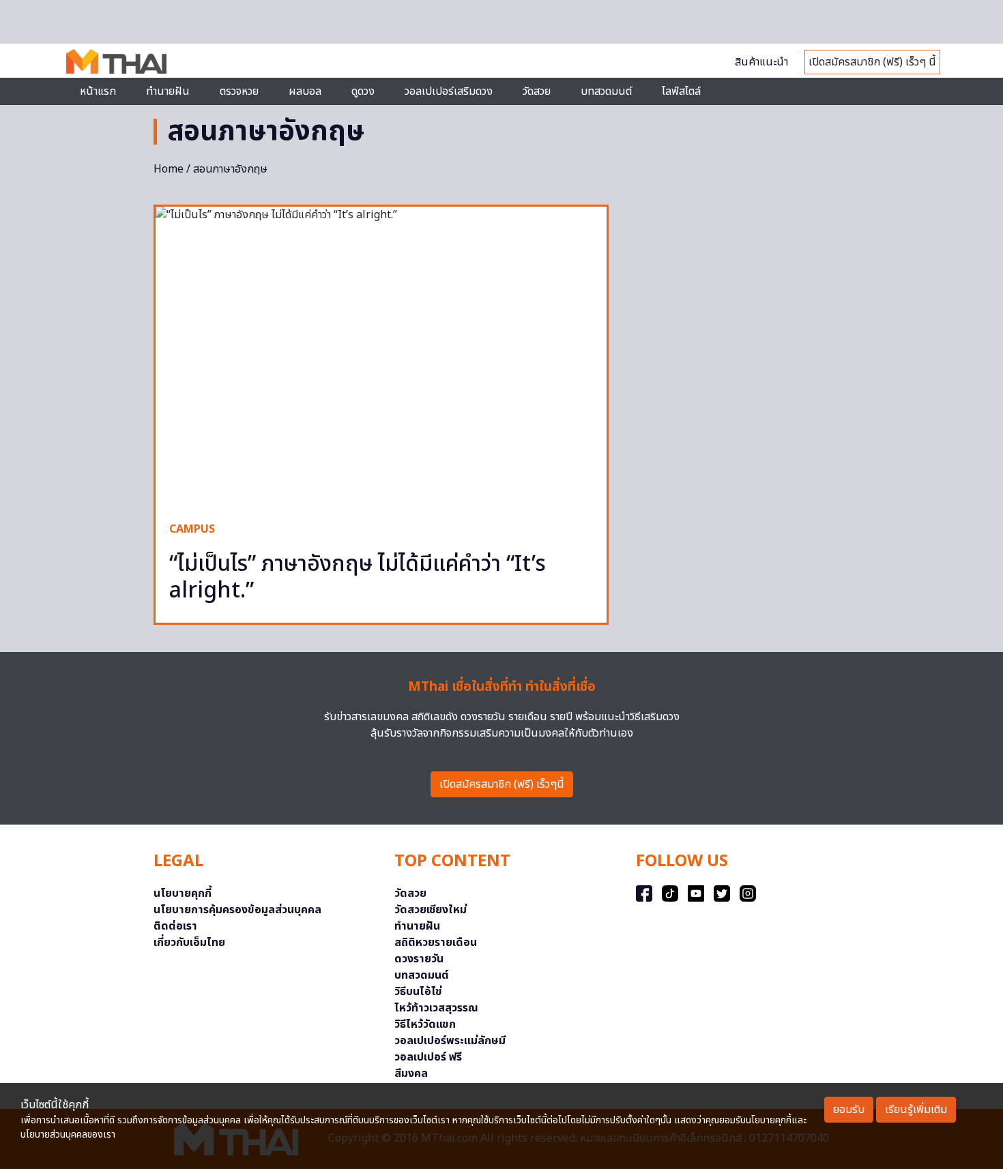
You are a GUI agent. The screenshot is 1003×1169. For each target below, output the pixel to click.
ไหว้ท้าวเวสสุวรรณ (436, 1008)
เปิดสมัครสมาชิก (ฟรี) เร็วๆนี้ (501, 784)
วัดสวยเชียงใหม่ (430, 910)
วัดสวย (537, 91)
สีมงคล (411, 1073)
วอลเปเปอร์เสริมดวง (449, 91)
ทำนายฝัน (168, 91)
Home (169, 169)
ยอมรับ (848, 1109)
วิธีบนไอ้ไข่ (418, 991)
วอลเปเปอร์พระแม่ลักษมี (450, 1041)
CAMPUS (192, 529)
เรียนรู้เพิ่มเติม (916, 1109)
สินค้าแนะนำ (761, 62)
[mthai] (116, 61)
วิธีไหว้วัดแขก (425, 1024)
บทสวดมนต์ (606, 91)
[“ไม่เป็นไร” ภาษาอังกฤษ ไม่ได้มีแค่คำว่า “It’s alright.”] (381, 357)
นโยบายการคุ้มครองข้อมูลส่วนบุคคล (237, 910)
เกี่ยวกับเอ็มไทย (189, 942)
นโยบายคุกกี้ (183, 893)
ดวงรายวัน (419, 959)
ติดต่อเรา (175, 926)
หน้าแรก (98, 91)
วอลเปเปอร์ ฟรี (428, 1057)
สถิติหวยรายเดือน (435, 942)
